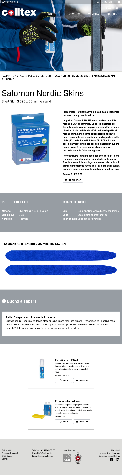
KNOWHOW (74, 14)
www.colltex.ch (46, 456)
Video (65, 380)
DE (105, 2)
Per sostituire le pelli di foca (78, 156)
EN (110, 2)
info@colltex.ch (44, 453)
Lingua (100, 2)
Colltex (112, 14)
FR (115, 2)
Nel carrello (74, 180)
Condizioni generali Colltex (109, 456)
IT (119, 2)
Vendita (94, 14)
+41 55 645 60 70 (47, 450)
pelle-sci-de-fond (39, 76)
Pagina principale (13, 76)
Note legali (115, 450)
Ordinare (83, 380)
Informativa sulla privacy (110, 453)
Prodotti (53, 14)
